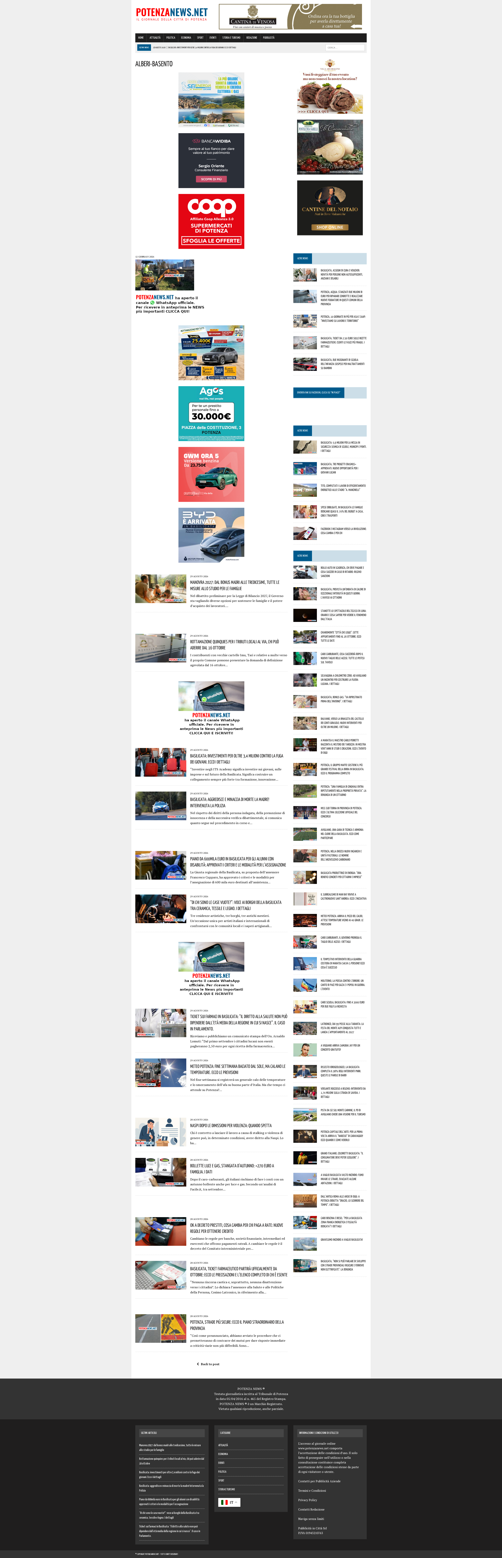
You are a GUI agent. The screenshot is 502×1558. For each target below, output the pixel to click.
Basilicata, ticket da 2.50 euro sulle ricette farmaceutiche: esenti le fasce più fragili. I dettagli (343, 342)
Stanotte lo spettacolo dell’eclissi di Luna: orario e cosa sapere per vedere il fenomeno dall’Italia (343, 615)
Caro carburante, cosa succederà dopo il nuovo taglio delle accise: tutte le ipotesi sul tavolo (343, 658)
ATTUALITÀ (155, 37)
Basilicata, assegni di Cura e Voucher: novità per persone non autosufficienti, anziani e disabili (342, 274)
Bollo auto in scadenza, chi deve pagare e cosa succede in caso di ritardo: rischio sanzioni (342, 572)
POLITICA (170, 37)
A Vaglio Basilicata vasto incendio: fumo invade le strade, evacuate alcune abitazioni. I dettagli (342, 1179)
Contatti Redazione (311, 1509)
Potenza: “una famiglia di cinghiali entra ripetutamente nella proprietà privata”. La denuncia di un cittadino (343, 790)
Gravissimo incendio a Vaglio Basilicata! (342, 1239)
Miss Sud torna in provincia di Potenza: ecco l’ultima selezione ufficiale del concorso (341, 812)
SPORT (200, 37)
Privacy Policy (307, 1500)
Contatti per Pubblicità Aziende (319, 1481)
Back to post (210, 1364)
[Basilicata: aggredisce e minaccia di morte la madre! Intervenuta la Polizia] (160, 817)
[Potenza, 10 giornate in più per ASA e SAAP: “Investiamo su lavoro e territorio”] (305, 325)
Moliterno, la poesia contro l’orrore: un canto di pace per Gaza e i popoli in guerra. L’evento (343, 985)
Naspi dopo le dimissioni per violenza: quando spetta (231, 1125)
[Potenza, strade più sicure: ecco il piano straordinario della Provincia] (160, 1340)
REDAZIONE (251, 37)
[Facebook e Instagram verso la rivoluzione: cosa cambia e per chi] (305, 537)
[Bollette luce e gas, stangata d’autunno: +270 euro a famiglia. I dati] (160, 1184)
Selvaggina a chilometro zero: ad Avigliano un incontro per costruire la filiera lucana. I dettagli (343, 679)
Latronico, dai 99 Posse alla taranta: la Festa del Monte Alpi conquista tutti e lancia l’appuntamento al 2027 (342, 1028)
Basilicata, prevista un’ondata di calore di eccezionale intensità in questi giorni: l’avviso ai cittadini (343, 593)
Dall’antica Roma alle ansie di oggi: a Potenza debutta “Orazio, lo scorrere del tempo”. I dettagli (342, 1200)
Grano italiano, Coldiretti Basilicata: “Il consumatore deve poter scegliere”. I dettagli (342, 1157)
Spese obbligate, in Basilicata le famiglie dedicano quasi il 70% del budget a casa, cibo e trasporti (342, 511)
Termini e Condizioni (312, 1490)
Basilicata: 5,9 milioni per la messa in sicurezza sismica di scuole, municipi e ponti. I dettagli (343, 446)
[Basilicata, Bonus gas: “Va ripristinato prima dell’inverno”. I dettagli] (305, 705)
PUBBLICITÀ (268, 37)
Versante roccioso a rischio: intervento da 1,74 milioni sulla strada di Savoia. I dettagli (343, 1092)
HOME (141, 37)
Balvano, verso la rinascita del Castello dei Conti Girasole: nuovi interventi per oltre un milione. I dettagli (342, 723)
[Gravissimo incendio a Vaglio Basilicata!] (305, 1248)
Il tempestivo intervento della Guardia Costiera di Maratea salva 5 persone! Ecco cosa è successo (343, 963)
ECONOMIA (186, 37)
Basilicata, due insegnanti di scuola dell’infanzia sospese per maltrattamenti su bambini (343, 364)
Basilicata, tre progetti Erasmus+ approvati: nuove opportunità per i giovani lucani (339, 468)
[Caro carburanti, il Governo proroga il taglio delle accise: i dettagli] (305, 946)
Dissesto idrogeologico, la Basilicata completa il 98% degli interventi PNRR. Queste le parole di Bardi (341, 1071)
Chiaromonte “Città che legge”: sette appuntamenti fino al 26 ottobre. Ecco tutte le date (341, 636)
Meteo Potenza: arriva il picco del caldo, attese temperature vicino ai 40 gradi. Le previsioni (342, 920)
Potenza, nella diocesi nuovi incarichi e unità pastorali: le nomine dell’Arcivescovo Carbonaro (341, 855)
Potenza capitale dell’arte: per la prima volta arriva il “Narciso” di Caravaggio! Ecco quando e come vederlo (342, 1136)
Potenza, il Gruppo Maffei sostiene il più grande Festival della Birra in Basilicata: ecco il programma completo (342, 769)
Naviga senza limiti (311, 1519)
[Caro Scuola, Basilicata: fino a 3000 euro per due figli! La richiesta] (305, 1011)
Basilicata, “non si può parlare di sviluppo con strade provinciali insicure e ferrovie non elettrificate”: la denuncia (343, 1265)
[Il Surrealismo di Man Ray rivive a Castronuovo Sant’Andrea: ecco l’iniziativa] (305, 903)
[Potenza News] (172, 13)
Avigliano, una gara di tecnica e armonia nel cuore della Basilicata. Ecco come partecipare (342, 834)
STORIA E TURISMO (231, 37)
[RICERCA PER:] (345, 47)
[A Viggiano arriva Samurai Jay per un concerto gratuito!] (305, 1054)
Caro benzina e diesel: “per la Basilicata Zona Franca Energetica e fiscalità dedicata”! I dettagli (341, 1222)
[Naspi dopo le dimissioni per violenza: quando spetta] (160, 1144)
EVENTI (213, 37)
